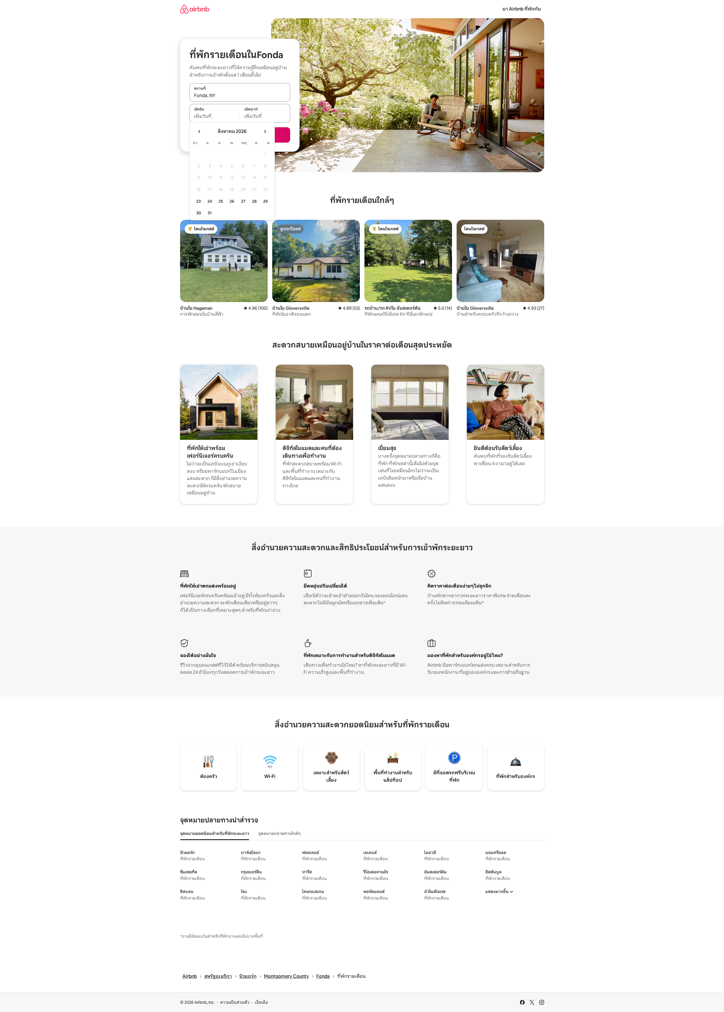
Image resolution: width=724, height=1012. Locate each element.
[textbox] (214, 116)
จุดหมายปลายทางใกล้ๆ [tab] (279, 833)
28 (254, 201)
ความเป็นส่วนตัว (234, 1002)
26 (232, 201)
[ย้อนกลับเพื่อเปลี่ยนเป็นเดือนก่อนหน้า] (199, 131)
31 (210, 212)
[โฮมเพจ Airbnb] (194, 9)
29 (265, 201)
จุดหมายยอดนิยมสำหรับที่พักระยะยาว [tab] (214, 833)
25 (220, 201)
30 (198, 212)
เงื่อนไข (261, 1002)
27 (243, 201)
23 (198, 201)
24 (209, 201)
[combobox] (240, 95)
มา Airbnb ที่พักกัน (521, 9)
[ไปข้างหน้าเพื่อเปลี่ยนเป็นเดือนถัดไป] (265, 131)
